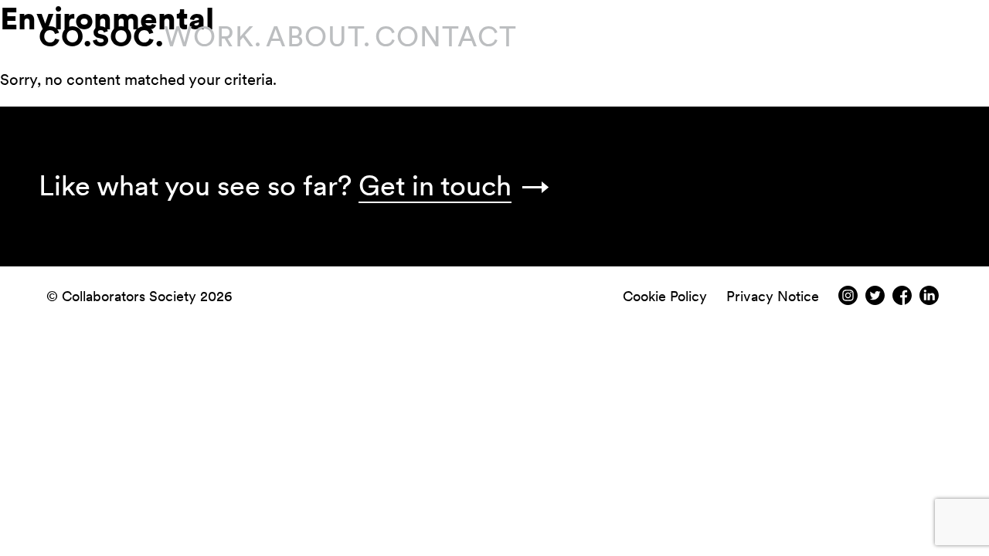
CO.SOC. (101, 36)
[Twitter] (875, 300)
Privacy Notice (772, 296)
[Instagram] (848, 300)
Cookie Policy (665, 296)
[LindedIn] (929, 300)
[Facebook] (902, 300)
